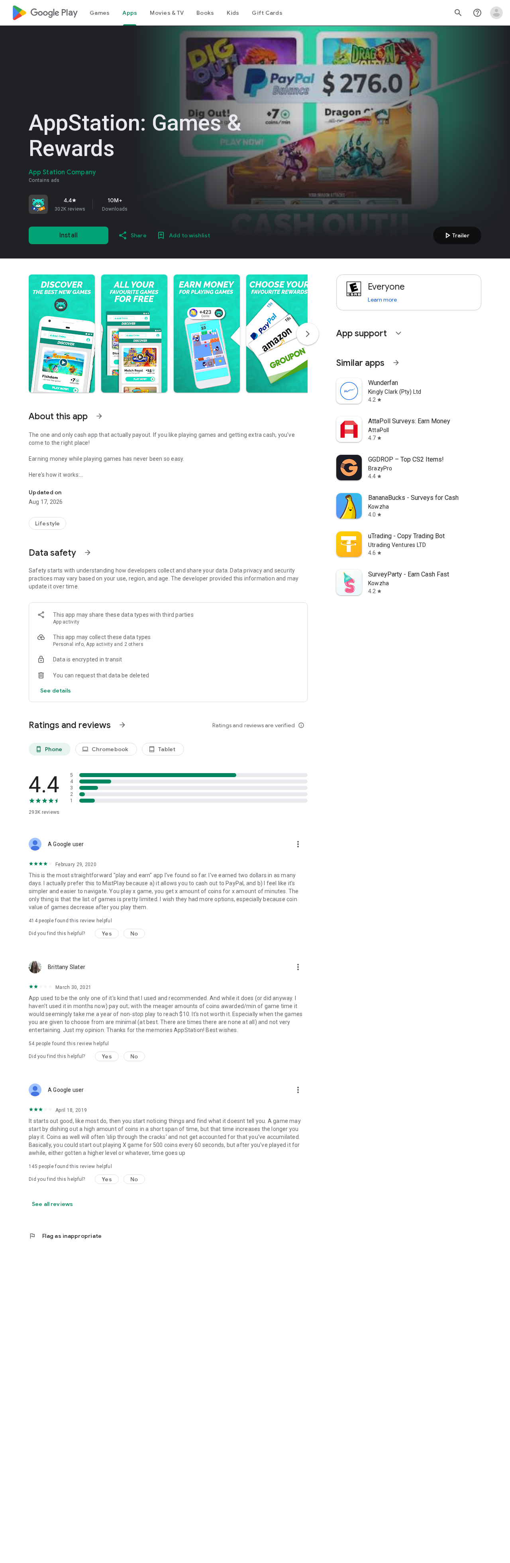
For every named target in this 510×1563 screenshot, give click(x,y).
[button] (62, 333)
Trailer (456, 235)
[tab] (99, 13)
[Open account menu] (496, 12)
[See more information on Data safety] (87, 552)
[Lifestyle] (47, 523)
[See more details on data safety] (56, 690)
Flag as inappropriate (65, 1235)
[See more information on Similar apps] (396, 362)
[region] (140, 204)
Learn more (382, 299)
